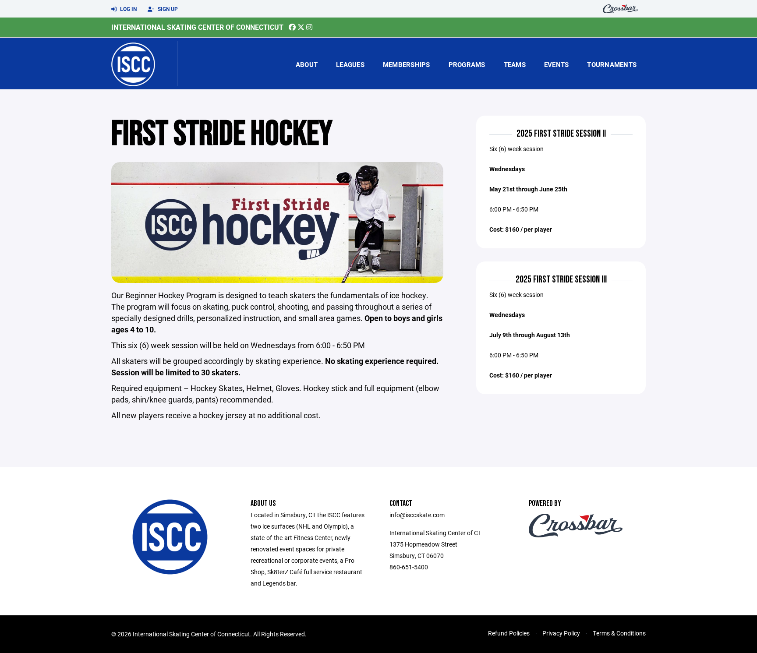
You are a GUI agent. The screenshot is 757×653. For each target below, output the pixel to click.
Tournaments (612, 64)
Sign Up (167, 8)
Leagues (350, 64)
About (307, 64)
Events (556, 64)
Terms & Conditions (619, 633)
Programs (467, 64)
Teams (515, 64)
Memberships (406, 64)
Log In (128, 8)
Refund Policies (509, 633)
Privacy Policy (561, 633)
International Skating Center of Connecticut (197, 27)
